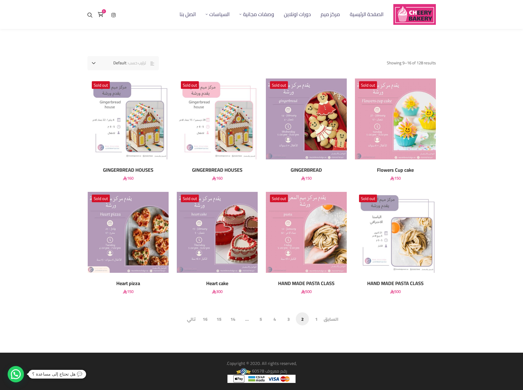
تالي (191, 319)
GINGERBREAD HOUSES (217, 170)
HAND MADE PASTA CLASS (306, 283)
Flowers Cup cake (395, 170)
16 (205, 319)
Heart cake (217, 283)
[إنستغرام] (113, 14)
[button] (16, 374)
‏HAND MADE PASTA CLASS (395, 283)
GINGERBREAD (306, 170)
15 (219, 319)
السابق (331, 319)
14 (232, 319)
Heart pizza (128, 283)
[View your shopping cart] (102, 14)
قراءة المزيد (422, 118)
